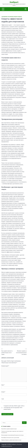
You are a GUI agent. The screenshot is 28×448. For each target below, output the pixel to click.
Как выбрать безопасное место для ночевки (10, 437)
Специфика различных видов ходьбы (11, 16)
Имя (2, 385)
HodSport (14, 2)
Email (3, 392)
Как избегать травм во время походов (9, 428)
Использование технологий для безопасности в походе (12, 435)
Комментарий (5, 366)
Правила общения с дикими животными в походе (11, 440)
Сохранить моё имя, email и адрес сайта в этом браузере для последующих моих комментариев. (14, 407)
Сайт (2, 399)
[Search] (25, 9)
